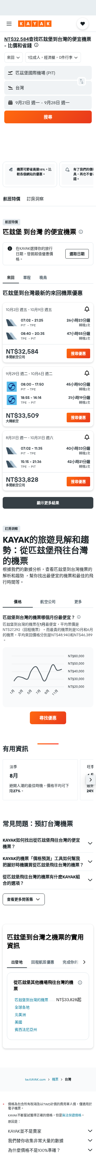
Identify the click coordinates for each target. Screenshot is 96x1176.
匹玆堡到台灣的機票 (31, 999)
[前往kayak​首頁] (34, 23)
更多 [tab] (78, 601)
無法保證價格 (71, 1115)
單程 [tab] (27, 277)
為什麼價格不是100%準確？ (34, 1150)
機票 (55, 1079)
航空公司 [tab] (48, 601)
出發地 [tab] (17, 962)
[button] (9, 23)
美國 (18, 1022)
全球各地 (22, 1007)
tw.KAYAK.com (35, 1079)
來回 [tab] (11, 277)
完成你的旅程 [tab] (74, 962)
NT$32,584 (16, 39)
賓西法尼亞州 (26, 1029)
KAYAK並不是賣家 (24, 1131)
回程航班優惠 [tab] (42, 962)
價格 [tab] (18, 601)
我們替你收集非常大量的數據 (35, 1140)
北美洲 (20, 1014)
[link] (48, 717)
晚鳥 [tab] (43, 277)
